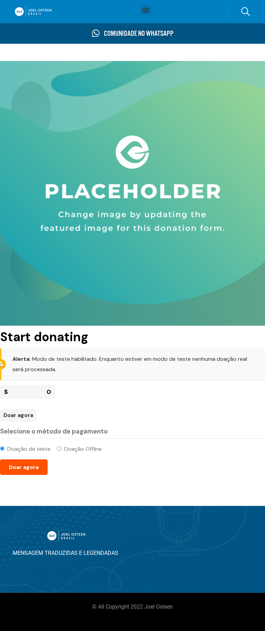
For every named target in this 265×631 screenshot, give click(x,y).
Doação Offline (83, 448)
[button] (145, 10)
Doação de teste (28, 448)
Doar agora (18, 415)
